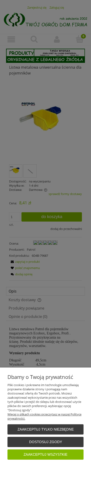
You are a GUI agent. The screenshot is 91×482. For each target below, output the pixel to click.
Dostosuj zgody (45, 442)
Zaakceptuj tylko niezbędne (46, 429)
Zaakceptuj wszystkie (45, 454)
